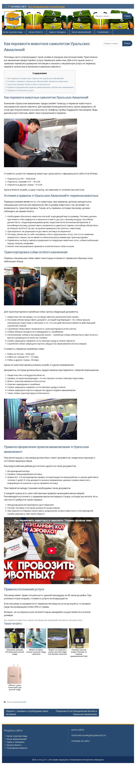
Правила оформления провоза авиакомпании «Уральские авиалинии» (39, 87)
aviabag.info (42, 759)
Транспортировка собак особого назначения (27, 84)
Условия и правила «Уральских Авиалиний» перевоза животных (36, 81)
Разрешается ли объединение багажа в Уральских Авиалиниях (76, 713)
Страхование (103, 32)
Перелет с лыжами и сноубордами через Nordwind (27, 713)
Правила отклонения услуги (19, 90)
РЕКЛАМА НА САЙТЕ (80, 741)
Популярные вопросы (17, 748)
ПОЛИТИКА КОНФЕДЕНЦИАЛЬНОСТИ (88, 735)
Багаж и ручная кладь (12, 32)
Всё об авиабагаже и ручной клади (46, 6)
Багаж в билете (36, 32)
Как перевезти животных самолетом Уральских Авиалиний (34, 78)
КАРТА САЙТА (77, 730)
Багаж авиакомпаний (81, 32)
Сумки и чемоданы (57, 32)
